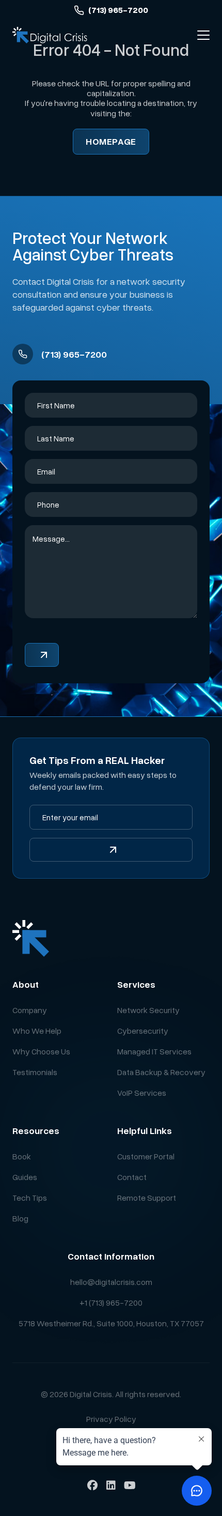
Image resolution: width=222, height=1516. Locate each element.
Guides (24, 1177)
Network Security (148, 1010)
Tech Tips (29, 1197)
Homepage (111, 141)
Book (21, 1156)
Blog (20, 1218)
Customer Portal (146, 1156)
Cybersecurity (142, 1030)
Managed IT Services (154, 1051)
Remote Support (146, 1197)
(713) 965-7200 (118, 10)
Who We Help (36, 1030)
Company (29, 1010)
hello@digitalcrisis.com (111, 1282)
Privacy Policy (111, 1419)
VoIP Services (141, 1093)
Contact (132, 1177)
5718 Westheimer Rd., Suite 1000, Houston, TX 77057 (111, 1323)
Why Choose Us (41, 1051)
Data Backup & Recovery (161, 1072)
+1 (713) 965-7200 (111, 1302)
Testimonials (34, 1072)
